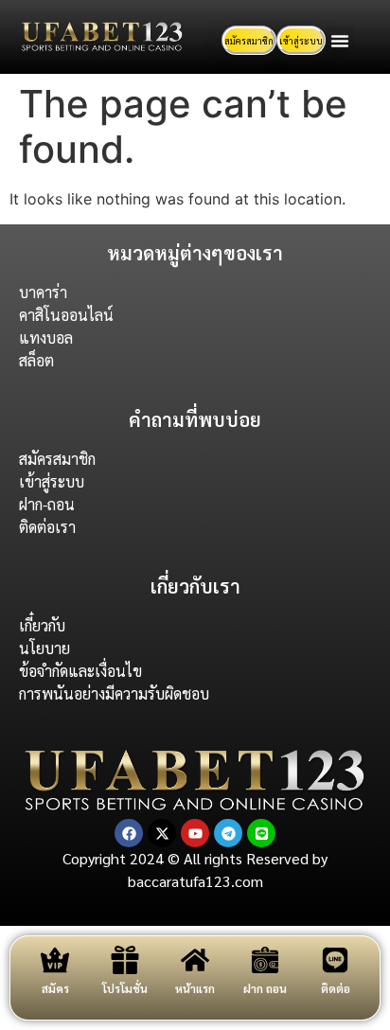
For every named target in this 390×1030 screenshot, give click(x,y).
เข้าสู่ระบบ (301, 40)
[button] (340, 41)
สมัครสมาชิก (249, 40)
